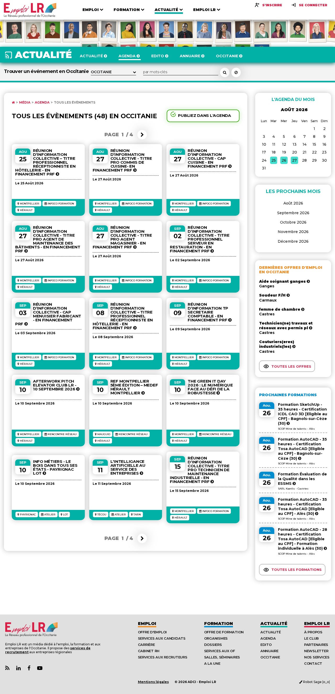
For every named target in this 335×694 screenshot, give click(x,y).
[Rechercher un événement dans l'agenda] (225, 72)
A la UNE (212, 663)
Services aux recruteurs (162, 657)
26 (284, 160)
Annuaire (269, 651)
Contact (313, 663)
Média (24, 102)
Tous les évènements (74, 102)
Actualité (273, 623)
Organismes (216, 638)
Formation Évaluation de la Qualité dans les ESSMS (302, 479)
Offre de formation (224, 632)
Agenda (42, 102)
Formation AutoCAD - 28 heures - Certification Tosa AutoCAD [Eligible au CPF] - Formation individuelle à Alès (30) (302, 539)
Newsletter (316, 651)
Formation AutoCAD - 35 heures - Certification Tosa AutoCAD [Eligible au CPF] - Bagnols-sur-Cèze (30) (302, 449)
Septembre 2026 (293, 213)
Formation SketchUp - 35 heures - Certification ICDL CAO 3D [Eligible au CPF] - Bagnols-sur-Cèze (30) (302, 414)
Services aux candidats (162, 638)
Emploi (147, 623)
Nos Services (317, 657)
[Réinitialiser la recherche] (236, 72)
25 (273, 160)
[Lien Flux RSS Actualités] (7, 668)
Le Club (311, 638)
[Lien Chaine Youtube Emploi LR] (39, 668)
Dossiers (213, 644)
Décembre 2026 (293, 241)
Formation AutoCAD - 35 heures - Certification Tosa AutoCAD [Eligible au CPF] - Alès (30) (302, 506)
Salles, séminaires (222, 657)
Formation (218, 623)
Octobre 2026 (293, 222)
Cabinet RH (148, 651)
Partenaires (316, 644)
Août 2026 (293, 203)
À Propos (313, 632)
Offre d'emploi (152, 632)
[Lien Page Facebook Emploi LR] (28, 668)
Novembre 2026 (293, 231)
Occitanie (270, 657)
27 (294, 160)
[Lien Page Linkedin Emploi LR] (18, 668)
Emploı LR (317, 623)
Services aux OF (219, 651)
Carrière (146, 644)
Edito (266, 644)
